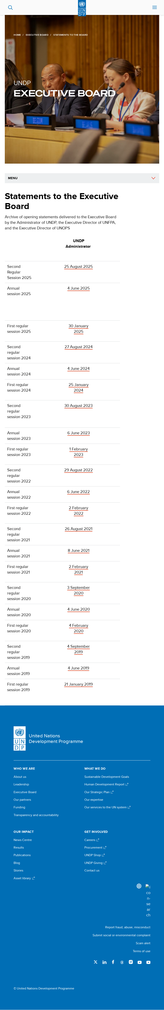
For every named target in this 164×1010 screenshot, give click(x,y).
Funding (19, 807)
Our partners (22, 800)
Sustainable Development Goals (106, 777)
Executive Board (37, 34)
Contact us (91, 870)
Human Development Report (104, 784)
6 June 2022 (78, 491)
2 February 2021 (78, 569)
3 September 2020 (78, 590)
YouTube (140, 962)
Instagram (131, 962)
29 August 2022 (78, 470)
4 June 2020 (78, 609)
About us (20, 777)
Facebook (113, 962)
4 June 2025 (78, 288)
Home (17, 34)
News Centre (23, 840)
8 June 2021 (78, 550)
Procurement (93, 847)
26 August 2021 (78, 529)
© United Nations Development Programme (44, 988)
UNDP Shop (93, 855)
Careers (90, 840)
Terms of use (141, 951)
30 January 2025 (78, 328)
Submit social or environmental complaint (121, 935)
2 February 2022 (78, 510)
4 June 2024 (78, 368)
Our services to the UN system (105, 807)
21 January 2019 (78, 684)
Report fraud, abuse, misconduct (127, 927)
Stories (18, 870)
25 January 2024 (79, 387)
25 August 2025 (78, 266)
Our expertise (93, 800)
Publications (22, 855)
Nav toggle (154, 7)
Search (10, 7)
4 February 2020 (78, 628)
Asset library (23, 878)
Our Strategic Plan (97, 792)
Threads (122, 962)
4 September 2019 (78, 649)
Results (19, 847)
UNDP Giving (93, 863)
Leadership (21, 784)
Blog (17, 863)
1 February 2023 (78, 451)
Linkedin (104, 962)
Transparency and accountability (36, 815)
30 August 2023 (78, 405)
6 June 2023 (78, 433)
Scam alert (143, 943)
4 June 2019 (78, 668)
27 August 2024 (79, 347)
